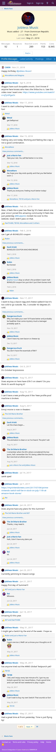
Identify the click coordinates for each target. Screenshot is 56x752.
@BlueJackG (20, 215)
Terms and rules (19, 742)
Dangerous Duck (14, 316)
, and (24, 199)
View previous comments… (13, 151)
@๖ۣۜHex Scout (12, 280)
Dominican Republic (39, 31)
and (14, 75)
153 (43, 46)
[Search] (52, 3)
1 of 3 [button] (20, 726)
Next (28, 726)
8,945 (52, 46)
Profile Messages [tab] (9, 58)
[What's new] (47, 3)
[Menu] (4, 3)
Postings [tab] (39, 58)
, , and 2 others (22, 223)
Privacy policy (32, 742)
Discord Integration (9, 750)
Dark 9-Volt (12, 247)
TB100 (9, 675)
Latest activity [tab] (26, 58)
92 (5, 46)
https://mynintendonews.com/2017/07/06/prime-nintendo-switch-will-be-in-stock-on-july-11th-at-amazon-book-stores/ (25, 490)
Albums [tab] (49, 58)
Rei (8, 552)
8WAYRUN (33, 750)
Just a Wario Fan (14, 155)
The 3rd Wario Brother (17, 449)
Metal (9, 118)
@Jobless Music (23, 71)
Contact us (6, 742)
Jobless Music (11, 82)
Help (42, 742)
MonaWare (12, 170)
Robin (9, 262)
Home (48, 742)
